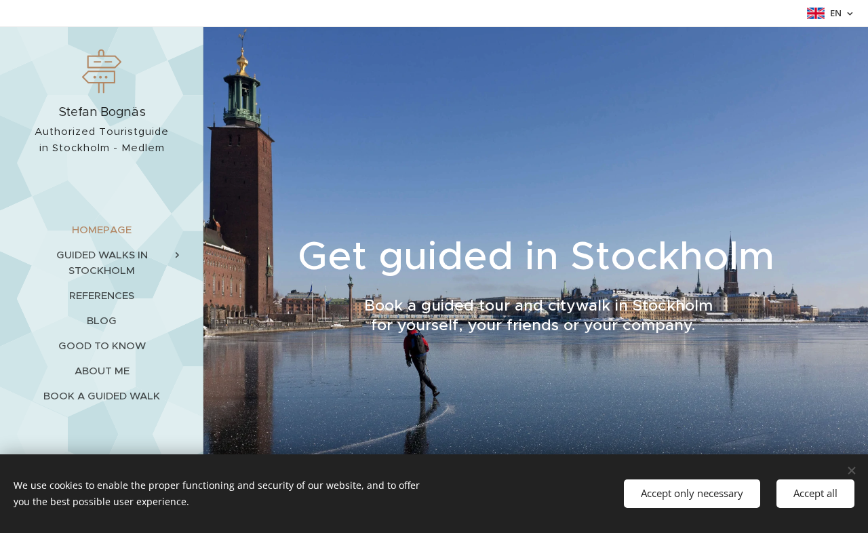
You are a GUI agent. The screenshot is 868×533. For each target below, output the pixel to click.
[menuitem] (101, 229)
